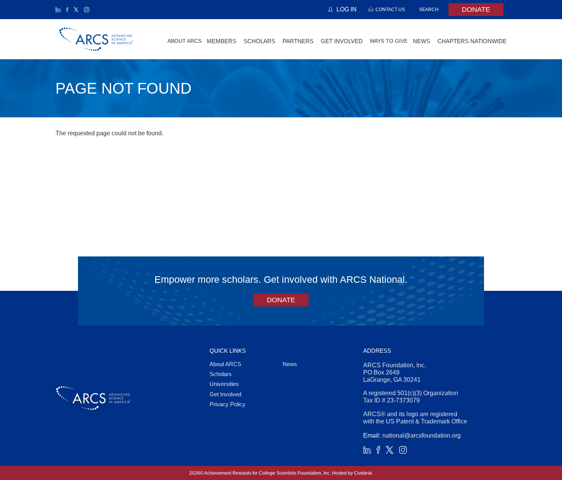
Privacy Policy (227, 404)
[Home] (96, 39)
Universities (224, 384)
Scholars (221, 374)
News (290, 364)
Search (429, 9)
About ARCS (184, 41)
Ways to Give (389, 41)
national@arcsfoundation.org (421, 435)
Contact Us (390, 9)
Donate (476, 9)
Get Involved (225, 394)
